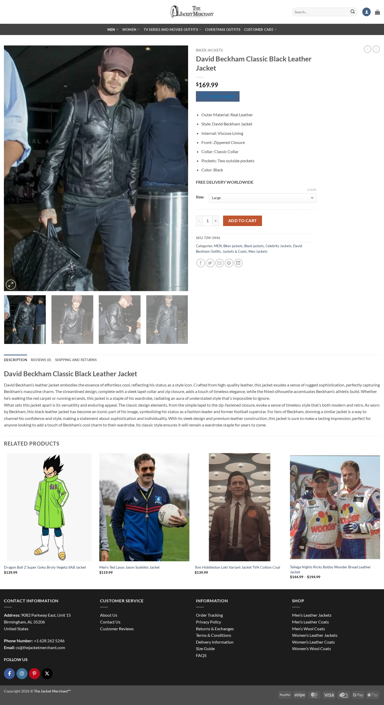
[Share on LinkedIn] (238, 263)
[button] (366, 12)
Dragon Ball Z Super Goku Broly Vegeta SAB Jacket (45, 567)
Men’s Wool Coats (308, 628)
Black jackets (254, 246)
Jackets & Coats (235, 251)
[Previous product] (376, 49)
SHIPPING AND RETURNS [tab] (76, 360)
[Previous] (14, 168)
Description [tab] (15, 360)
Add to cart (242, 220)
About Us (108, 614)
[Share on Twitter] (210, 263)
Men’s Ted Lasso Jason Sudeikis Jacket (129, 567)
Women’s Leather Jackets (315, 635)
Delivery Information (215, 641)
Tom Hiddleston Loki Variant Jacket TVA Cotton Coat (237, 567)
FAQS (201, 655)
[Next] (178, 168)
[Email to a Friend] (219, 263)
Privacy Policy (208, 621)
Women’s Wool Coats (311, 648)
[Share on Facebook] (200, 263)
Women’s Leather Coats (313, 641)
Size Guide (205, 648)
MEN (111, 29)
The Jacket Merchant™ (52, 691)
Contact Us (110, 621)
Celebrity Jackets (278, 246)
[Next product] (367, 49)
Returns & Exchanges (215, 628)
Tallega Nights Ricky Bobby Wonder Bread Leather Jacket (330, 569)
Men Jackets (257, 251)
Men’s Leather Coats (310, 621)
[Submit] (352, 12)
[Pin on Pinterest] (229, 263)
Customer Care (258, 29)
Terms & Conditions (213, 635)
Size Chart (222, 96)
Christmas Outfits (222, 29)
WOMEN (129, 29)
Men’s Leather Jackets (311, 614)
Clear (311, 189)
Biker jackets (209, 50)
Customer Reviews (117, 628)
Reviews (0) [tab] (41, 360)
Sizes (200, 197)
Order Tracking (209, 614)
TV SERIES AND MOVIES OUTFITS (171, 29)
